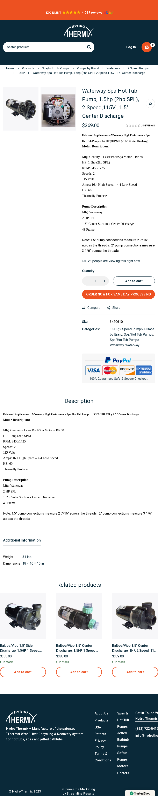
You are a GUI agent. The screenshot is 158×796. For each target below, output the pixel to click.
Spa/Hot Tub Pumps (55, 68)
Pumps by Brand (88, 68)
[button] (79, 12)
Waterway (113, 68)
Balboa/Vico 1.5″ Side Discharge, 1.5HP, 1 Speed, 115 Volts (20, 650)
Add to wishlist (150, 103)
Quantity (88, 271)
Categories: (91, 329)
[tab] (22, 540)
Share (116, 308)
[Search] (89, 47)
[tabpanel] (79, 560)
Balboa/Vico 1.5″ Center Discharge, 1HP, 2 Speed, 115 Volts (134, 650)
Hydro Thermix (146, 719)
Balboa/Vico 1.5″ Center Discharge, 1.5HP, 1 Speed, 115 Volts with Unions (76, 650)
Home (10, 68)
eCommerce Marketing (78, 789)
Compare (93, 308)
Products (28, 68)
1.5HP (21, 73)
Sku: (85, 322)
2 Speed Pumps (138, 68)
